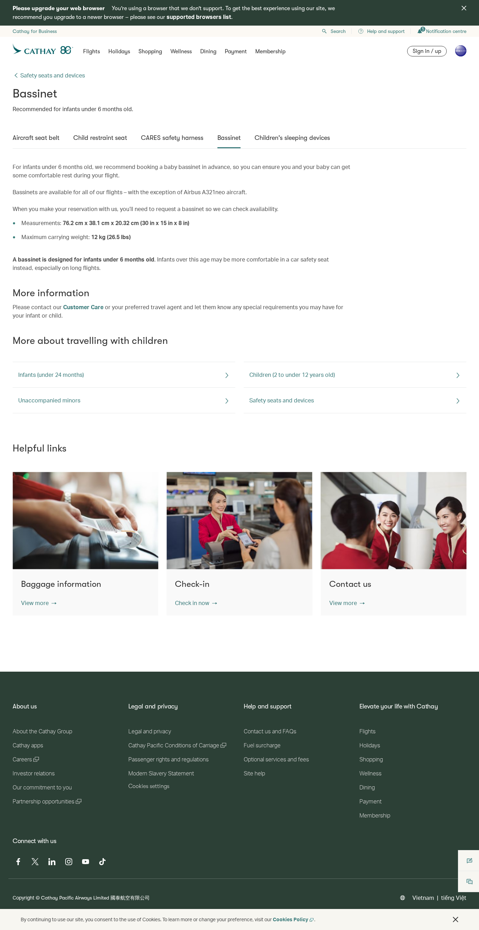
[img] (463, 8)
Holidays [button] (119, 51)
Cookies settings (148, 786)
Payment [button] (236, 51)
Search (338, 31)
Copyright (23, 898)
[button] (38, 603)
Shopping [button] (150, 51)
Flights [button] (91, 51)
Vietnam (423, 897)
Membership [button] (270, 51)
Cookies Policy (290, 919)
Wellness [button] (181, 51)
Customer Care (83, 307)
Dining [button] (208, 51)
